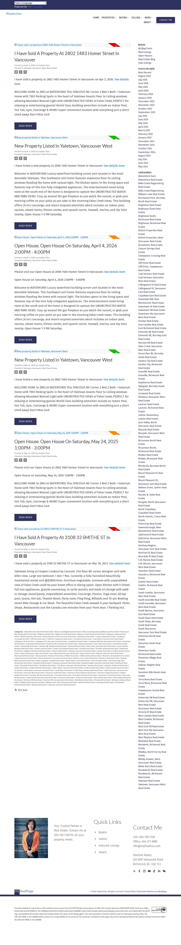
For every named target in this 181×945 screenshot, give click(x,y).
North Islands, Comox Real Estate (78, 661)
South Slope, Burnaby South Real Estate (88, 670)
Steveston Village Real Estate (108, 673)
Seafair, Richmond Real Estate (40, 668)
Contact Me (165, 20)
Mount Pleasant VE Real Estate (27, 658)
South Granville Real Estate (94, 668)
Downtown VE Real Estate (151, 306)
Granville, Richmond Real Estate (107, 649)
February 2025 (145, 134)
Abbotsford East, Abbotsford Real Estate (39, 632)
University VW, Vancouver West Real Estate (42, 678)
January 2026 (145, 97)
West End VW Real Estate (33, 680)
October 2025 (145, 108)
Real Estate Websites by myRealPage (152, 891)
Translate (37, 6)
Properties (108, 17)
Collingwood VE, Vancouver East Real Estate (51, 641)
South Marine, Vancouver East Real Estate (39, 670)
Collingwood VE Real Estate (24, 641)
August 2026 (144, 76)
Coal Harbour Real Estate (83, 639)
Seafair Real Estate (21, 668)
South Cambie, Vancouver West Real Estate (68, 668)
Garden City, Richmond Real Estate (65, 649)
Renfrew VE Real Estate (150, 552)
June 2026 (143, 83)
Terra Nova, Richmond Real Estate (85, 675)
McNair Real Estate (72, 656)
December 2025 (146, 101)
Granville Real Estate (87, 649)
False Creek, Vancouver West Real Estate (101, 646)
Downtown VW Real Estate (35, 644)
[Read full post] (72, 46)
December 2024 (146, 141)
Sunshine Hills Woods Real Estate (42, 675)
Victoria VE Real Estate (84, 678)
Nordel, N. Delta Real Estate (110, 658)
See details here (114, 165)
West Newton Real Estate (84, 680)
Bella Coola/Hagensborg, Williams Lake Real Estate (101, 632)
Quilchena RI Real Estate (42, 663)
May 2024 (143, 166)
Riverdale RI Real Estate (29, 665)
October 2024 (145, 148)
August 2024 (144, 155)
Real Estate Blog (146, 59)
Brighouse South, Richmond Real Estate (91, 634)
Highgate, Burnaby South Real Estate (37, 651)
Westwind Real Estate (103, 680)
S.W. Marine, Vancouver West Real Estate (72, 665)
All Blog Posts (145, 48)
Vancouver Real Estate (67, 678)
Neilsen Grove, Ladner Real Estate (86, 658)
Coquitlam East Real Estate (78, 641)
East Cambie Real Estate (103, 644)
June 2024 (143, 163)
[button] (165, 20)
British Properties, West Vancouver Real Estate (60, 637)
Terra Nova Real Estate (63, 675)
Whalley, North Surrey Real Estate (33, 682)
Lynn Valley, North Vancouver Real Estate (64, 653)
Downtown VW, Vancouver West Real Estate (62, 644)
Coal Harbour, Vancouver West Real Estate (108, 639)
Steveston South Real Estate (56, 673)
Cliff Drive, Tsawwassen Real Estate (59, 639)
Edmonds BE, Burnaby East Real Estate (53, 646)
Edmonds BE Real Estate (29, 646)
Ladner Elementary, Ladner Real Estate (35, 653)
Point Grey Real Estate (99, 661)
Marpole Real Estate (87, 653)
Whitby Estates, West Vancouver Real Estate (62, 682)
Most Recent (144, 72)
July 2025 (142, 116)
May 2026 (143, 87)
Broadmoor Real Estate (86, 637)
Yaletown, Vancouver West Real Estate (40, 68)
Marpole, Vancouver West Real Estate (110, 653)
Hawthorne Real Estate (150, 382)
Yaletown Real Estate (39, 685)
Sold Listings (144, 63)
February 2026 (145, 94)
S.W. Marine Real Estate (47, 665)
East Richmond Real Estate (152, 328)
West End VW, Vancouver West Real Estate (59, 680)
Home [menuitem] (96, 17)
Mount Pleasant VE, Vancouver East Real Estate (55, 658)
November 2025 (146, 105)
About (147, 22)
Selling (136, 17)
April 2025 (143, 127)
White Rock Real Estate (87, 682)
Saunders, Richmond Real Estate (116, 665)
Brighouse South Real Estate (66, 634)
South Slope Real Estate (64, 670)
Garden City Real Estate (43, 649)
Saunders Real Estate (96, 665)
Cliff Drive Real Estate (38, 639)
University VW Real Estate (151, 697)
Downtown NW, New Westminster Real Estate (105, 641)
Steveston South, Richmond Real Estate (82, 673)
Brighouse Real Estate (46, 634)
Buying (123, 17)
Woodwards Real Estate (105, 682)
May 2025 (143, 123)
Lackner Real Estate (104, 651)
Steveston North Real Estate (34, 673)
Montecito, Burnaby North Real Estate (116, 656)
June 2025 (143, 119)
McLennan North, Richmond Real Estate (50, 656)
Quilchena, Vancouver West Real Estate (67, 663)
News (148, 17)
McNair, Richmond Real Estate (91, 656)
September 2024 (146, 152)
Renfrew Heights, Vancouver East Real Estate (98, 663)
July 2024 (142, 159)
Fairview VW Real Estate (77, 646)
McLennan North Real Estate (24, 656)
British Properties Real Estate (31, 637)
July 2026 (142, 79)
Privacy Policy (130, 891)
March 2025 (144, 130)
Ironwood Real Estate (60, 651)
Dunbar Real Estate (86, 644)
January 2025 (145, 137)
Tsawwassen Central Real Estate (110, 675)
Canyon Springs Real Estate (106, 637)
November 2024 (146, 144)
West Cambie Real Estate (103, 678)
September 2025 (146, 112)
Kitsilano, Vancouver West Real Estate (82, 651)
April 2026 (143, 90)
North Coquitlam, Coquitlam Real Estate (50, 661)
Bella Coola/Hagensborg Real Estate (68, 632)
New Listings (144, 52)
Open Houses (145, 55)
